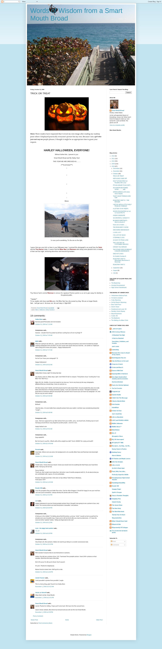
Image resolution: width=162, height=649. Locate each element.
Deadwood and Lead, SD (119, 309)
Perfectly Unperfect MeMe (120, 474)
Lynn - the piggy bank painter (44, 528)
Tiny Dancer (39, 249)
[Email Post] (58, 308)
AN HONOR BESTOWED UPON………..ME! (120, 188)
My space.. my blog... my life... (121, 446)
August (115, 270)
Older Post (99, 620)
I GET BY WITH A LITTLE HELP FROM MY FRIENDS (122, 205)
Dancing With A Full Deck (120, 374)
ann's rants (115, 346)
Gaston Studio (116, 395)
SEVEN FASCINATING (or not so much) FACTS (122, 212)
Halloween (42, 309)
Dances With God (117, 370)
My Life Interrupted (118, 439)
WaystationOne (117, 518)
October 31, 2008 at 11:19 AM (44, 456)
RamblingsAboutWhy (118, 483)
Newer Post (34, 620)
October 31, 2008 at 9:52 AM (43, 429)
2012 (113, 156)
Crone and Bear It (117, 367)
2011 (113, 158)
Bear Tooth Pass (116, 304)
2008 (113, 166)
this (51, 301)
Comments (115, 545)
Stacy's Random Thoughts (120, 495)
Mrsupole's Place (117, 436)
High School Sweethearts (119, 287)
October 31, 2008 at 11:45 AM (44, 482)
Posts (114, 541)
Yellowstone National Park (119, 295)
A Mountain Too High (118, 335)
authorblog (115, 349)
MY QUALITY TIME (117, 442)
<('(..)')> (37, 531)
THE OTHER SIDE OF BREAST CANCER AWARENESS (122, 250)
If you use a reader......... (120, 224)
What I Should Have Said (119, 521)
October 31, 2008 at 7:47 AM (43, 350)
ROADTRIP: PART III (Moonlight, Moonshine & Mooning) (121, 260)
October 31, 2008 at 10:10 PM (44, 544)
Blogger (89, 635)
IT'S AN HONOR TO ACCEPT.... (122, 185)
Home (67, 620)
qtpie (36, 341)
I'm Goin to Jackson (117, 298)
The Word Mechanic (118, 511)
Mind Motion (115, 430)
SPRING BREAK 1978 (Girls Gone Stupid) (121, 192)
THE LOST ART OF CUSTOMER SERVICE (120, 243)
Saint (100, 247)
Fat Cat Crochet (117, 388)
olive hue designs (117, 462)
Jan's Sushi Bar (117, 414)
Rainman (73, 249)
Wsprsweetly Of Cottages (120, 527)
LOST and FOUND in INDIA (120, 420)
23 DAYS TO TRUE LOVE (120, 240)
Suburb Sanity (116, 502)
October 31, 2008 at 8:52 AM (43, 364)
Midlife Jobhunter (117, 423)
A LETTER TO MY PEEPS (120, 208)
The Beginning (115, 283)
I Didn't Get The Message (120, 398)
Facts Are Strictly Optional (120, 385)
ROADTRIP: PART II (119, 264)
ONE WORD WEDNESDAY (121, 230)
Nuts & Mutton (116, 455)
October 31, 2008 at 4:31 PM (43, 495)
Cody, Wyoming (116, 300)
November (116, 171)
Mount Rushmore (116, 313)
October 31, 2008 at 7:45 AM (43, 335)
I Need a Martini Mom (118, 401)
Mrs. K (114, 433)
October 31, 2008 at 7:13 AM (43, 324)
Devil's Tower (115, 307)
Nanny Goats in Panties (119, 449)
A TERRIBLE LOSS (118, 237)
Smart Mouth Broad (41, 370)
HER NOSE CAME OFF (120, 178)
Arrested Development (118, 285)
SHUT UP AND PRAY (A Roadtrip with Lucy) (120, 181)
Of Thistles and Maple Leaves (121, 458)
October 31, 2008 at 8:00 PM (43, 508)
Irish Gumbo (116, 404)
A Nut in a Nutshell (118, 338)
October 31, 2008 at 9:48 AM (43, 412)
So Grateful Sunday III (119, 256)
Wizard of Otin (116, 524)
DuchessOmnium (117, 382)
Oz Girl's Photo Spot (118, 468)
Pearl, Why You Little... (119, 471)
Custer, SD (114, 316)
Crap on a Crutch (117, 364)
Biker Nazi (63, 249)
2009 (113, 164)
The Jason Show (117, 505)
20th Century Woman (118, 332)
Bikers (37, 309)
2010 (113, 161)
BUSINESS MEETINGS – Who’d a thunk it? (120, 221)
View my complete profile (117, 125)
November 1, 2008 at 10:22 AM (44, 586)
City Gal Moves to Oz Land (120, 361)
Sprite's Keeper (117, 492)
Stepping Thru (116, 499)
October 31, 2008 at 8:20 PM (43, 533)
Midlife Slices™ (117, 426)
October (115, 173)
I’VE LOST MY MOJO (119, 235)
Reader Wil (38, 488)
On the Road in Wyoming (118, 302)
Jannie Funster (40, 578)
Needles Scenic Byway (118, 311)
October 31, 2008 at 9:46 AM (43, 396)
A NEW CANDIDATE (119, 215)
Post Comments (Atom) (45, 623)
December (116, 168)
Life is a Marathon (117, 417)
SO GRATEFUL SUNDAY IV (121, 218)
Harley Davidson (50, 309)
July (114, 273)
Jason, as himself (40, 592)
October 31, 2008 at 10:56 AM (44, 443)
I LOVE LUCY (117, 232)
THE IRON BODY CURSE (120, 227)
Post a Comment (38, 616)
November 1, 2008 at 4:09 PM (44, 612)
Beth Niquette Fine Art (119, 358)
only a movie (116, 465)
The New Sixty (116, 508)
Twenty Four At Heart (118, 515)
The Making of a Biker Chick (119, 320)
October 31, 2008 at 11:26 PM (44, 572)
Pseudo (37, 449)
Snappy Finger (116, 489)
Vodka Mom (39, 319)
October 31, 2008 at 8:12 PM (43, 522)
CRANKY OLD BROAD (120, 247)
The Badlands (115, 318)
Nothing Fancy (116, 452)
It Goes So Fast (116, 411)
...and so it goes (117, 329)
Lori (36, 501)
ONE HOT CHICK (118, 253)
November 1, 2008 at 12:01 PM (44, 597)
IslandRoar (115, 407)
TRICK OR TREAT (118, 176)
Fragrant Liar (116, 391)
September (116, 268)
